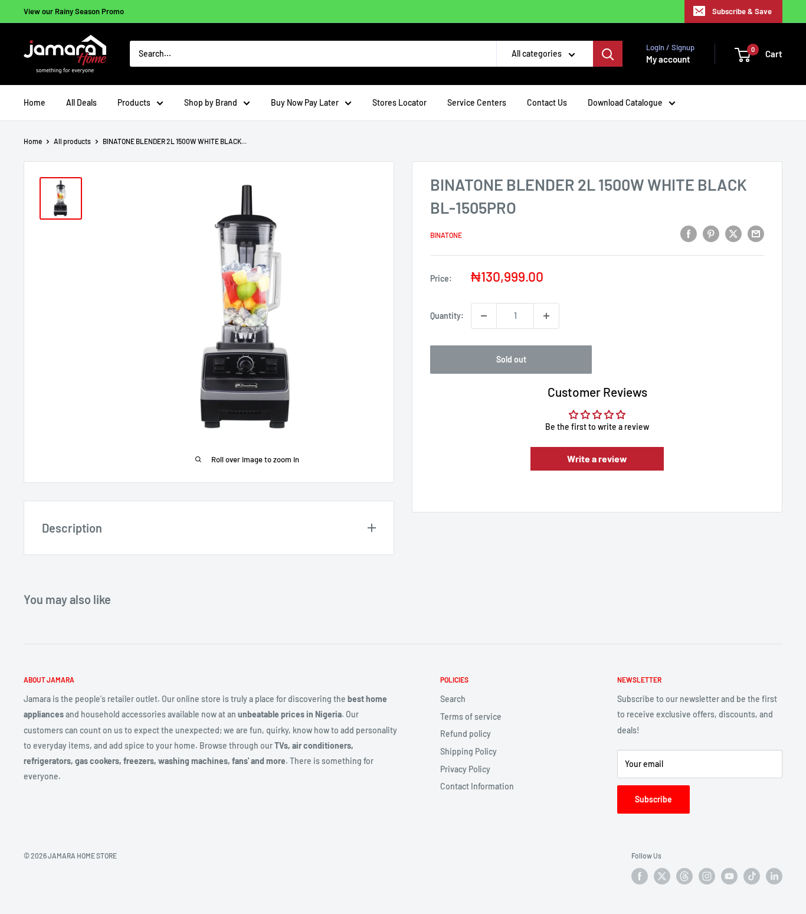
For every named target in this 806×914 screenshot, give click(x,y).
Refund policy (465, 734)
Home (34, 102)
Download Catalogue (625, 102)
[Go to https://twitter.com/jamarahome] (662, 876)
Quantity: (447, 316)
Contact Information (477, 786)
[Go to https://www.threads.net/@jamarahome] (684, 876)
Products (133, 102)
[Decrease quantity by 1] (483, 315)
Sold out (511, 359)
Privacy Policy (465, 769)
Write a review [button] (597, 458)
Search (453, 699)
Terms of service (471, 716)
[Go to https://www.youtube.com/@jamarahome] (729, 876)
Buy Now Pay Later (305, 102)
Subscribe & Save (742, 11)
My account (668, 59)
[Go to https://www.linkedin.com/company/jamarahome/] (774, 876)
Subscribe (653, 799)
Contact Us (547, 102)
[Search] (607, 54)
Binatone (446, 235)
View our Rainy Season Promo (74, 11)
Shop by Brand (210, 102)
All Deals (81, 102)
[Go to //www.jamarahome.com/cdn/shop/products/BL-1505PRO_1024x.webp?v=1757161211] (61, 198)
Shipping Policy (468, 751)
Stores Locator (399, 102)
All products (72, 141)
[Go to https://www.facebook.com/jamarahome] (639, 876)
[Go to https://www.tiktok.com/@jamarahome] (751, 876)
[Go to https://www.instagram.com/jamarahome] (707, 876)
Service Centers (476, 102)
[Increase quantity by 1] (546, 315)
